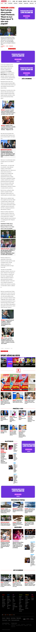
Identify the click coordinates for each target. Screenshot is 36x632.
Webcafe (25, 1)
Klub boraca (8, 599)
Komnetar (26, 600)
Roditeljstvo (20, 606)
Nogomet (8, 596)
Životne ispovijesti (21, 609)
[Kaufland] (18, 370)
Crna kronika (10, 3)
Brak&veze (20, 596)
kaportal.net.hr (23, 624)
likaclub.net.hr (13, 626)
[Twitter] (10, 48)
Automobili (20, 611)
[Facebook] (9, 48)
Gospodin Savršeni (15, 606)
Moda (20, 603)
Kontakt (9, 620)
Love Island (14, 603)
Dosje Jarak (31, 3)
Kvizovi (26, 606)
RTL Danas (15, 3)
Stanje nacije (26, 3)
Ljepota (20, 600)
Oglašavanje (8, 618)
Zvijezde (14, 596)
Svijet (5, 3)
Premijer (2, 348)
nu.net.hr (30, 625)
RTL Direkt (20, 3)
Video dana (26, 608)
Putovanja (20, 605)
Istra (11, 348)
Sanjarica (32, 599)
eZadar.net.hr (26, 625)
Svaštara (26, 605)
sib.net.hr (19, 624)
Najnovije (32, 598)
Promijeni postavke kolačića (15, 620)
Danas (3, 594)
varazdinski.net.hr (28, 624)
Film (13, 597)
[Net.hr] (32, 619)
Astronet (26, 596)
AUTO (32, 1)
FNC (7, 606)
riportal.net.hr (13, 625)
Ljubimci (20, 602)
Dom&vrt (20, 597)
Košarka (8, 602)
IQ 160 (35, 1)
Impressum (3, 618)
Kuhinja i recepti (21, 599)
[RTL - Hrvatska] (28, 619)
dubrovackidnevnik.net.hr (19, 625)
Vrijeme (3, 606)
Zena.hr (6, 624)
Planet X (26, 603)
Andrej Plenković (7, 348)
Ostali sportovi (9, 605)
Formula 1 (8, 608)
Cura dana (26, 597)
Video (32, 596)
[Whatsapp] (12, 48)
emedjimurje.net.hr (14, 624)
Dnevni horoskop (27, 599)
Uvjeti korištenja (13, 618)
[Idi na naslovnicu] (10, 2)
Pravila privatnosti (4, 620)
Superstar (14, 605)
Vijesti (2, 3)
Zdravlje (20, 608)
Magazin (20, 1)
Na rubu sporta (9, 600)
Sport (14, 1)
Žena (29, 1)
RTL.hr (3, 624)
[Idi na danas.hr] (4, 1)
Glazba (13, 599)
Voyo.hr (9, 624)
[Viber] (13, 48)
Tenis (7, 603)
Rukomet (8, 597)
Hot (17, 1)
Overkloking (26, 602)
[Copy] (15, 48)
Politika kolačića (18, 618)
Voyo (13, 609)
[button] (2, 358)
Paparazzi (14, 600)
